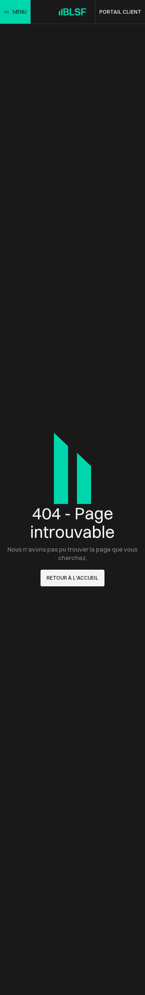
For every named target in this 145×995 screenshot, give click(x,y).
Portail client (120, 12)
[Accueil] (72, 12)
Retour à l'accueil (72, 577)
